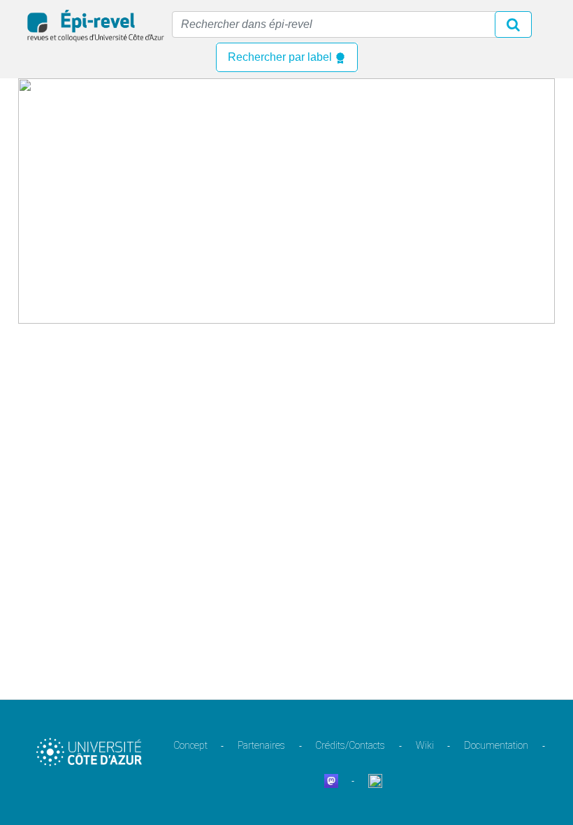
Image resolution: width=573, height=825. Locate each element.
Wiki (425, 745)
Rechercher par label (281, 57)
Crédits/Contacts (350, 745)
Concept (190, 745)
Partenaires (261, 745)
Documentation (496, 745)
